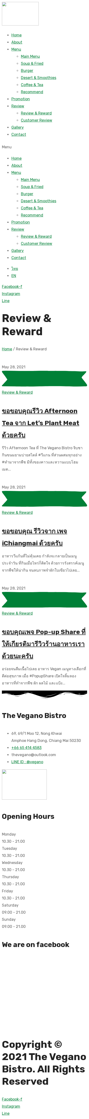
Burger (27, 70)
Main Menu (30, 56)
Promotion (20, 99)
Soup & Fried (32, 63)
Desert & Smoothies (38, 77)
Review (17, 106)
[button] (44, 146)
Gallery (17, 127)
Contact (18, 134)
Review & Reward (36, 113)
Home (16, 35)
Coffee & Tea (32, 85)
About (16, 42)
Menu (16, 49)
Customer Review (36, 120)
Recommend (32, 92)
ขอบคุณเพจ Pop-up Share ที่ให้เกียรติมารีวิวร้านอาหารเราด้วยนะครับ (44, 644)
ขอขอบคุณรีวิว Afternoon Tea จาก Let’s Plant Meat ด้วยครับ (40, 423)
